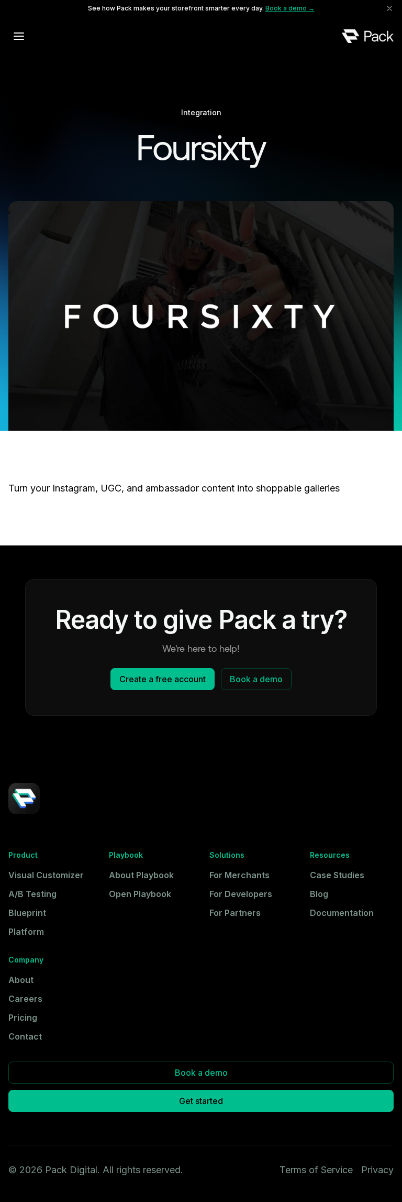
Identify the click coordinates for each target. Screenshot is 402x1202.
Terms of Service (316, 1169)
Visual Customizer (46, 875)
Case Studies (337, 875)
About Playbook (141, 875)
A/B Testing (32, 894)
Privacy (377, 1169)
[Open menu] (18, 36)
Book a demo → (290, 8)
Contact (25, 1036)
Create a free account (162, 679)
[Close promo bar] (389, 8)
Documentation (342, 913)
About (21, 980)
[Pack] (368, 35)
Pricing (22, 1017)
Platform (26, 931)
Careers (25, 998)
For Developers (240, 894)
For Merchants (239, 875)
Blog (319, 894)
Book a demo (256, 679)
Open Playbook (140, 894)
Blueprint (27, 913)
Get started (201, 1101)
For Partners (235, 913)
